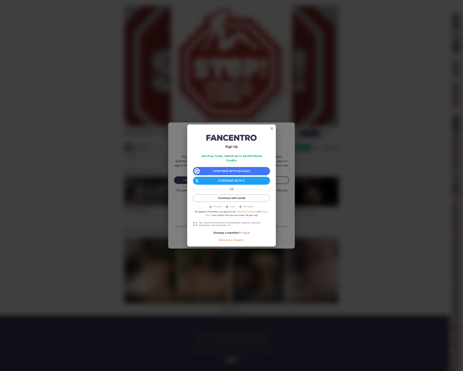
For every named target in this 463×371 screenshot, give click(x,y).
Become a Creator (231, 240)
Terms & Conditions (246, 212)
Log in (245, 232)
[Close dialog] (271, 128)
